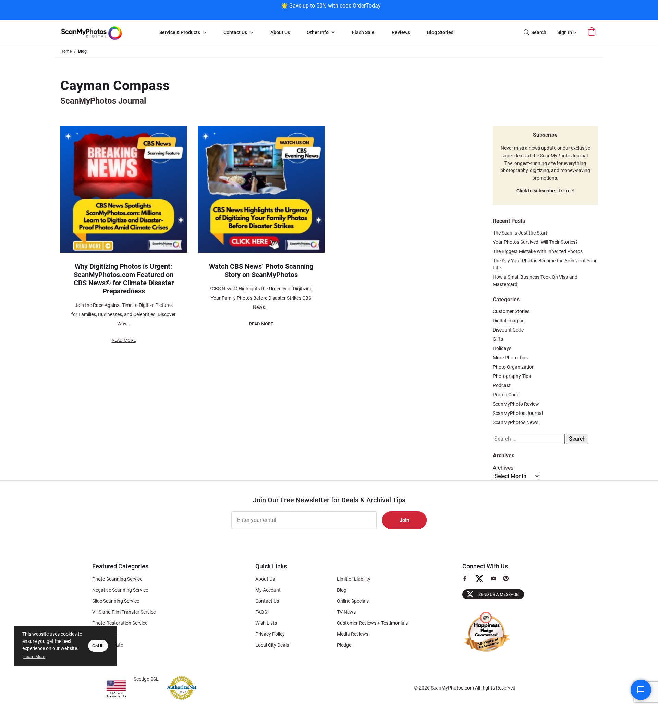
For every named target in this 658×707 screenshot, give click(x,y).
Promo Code (506, 394)
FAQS (261, 612)
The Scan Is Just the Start (520, 233)
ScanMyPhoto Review (516, 404)
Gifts (498, 339)
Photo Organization (514, 367)
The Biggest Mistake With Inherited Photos (538, 251)
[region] (330, 9)
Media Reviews (352, 634)
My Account (268, 590)
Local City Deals (272, 645)
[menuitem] (183, 32)
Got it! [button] (98, 645)
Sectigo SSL (146, 679)
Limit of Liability (353, 579)
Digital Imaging (509, 320)
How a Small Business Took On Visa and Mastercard (535, 280)
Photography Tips (512, 376)
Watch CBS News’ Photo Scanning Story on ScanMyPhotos (261, 270)
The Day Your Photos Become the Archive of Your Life (545, 264)
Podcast (502, 385)
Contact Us (267, 601)
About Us (265, 579)
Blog (341, 590)
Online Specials (353, 601)
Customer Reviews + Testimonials (372, 623)
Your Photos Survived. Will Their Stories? (535, 242)
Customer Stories (511, 311)
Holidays (502, 348)
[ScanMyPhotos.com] (102, 32)
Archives (503, 468)
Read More (124, 340)
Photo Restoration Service (119, 623)
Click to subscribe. (536, 191)
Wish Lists (266, 623)
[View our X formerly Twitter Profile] (482, 581)
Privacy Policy (270, 634)
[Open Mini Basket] (592, 31)
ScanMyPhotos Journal (518, 413)
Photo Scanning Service (117, 579)
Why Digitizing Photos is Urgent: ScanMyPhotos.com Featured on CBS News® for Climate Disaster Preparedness (124, 278)
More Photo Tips (510, 357)
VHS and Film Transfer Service (124, 612)
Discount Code (508, 330)
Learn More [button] (34, 656)
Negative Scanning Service (120, 590)
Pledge (344, 645)
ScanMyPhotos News (515, 422)
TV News (346, 612)
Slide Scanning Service (115, 601)
